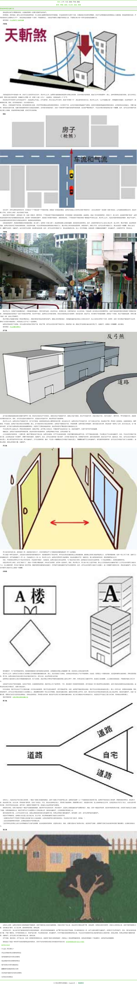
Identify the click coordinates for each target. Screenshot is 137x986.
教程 (79, 5)
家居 (57, 5)
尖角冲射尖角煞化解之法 (20, 697)
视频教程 (81, 983)
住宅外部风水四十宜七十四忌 (75, 942)
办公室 (70, 5)
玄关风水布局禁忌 (7, 977)
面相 (70, 2)
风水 (58, 2)
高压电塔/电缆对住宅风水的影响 (12, 973)
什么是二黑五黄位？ (8, 949)
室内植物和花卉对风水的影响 (11, 957)
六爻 (66, 2)
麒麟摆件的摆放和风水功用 (10, 969)
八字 (62, 2)
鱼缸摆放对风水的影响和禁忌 (11, 961)
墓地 (65, 5)
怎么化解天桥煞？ (15, 327)
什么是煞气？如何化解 (17, 20)
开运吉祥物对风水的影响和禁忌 (11, 953)
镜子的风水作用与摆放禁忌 (10, 965)
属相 (78, 2)
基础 (75, 5)
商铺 (61, 5)
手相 (74, 2)
